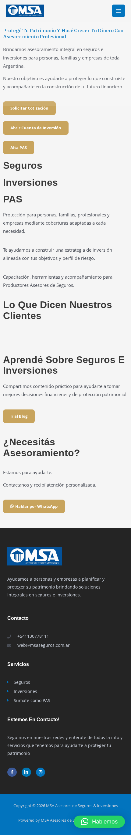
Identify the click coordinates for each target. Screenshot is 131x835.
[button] (99, 822)
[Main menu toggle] (118, 11)
